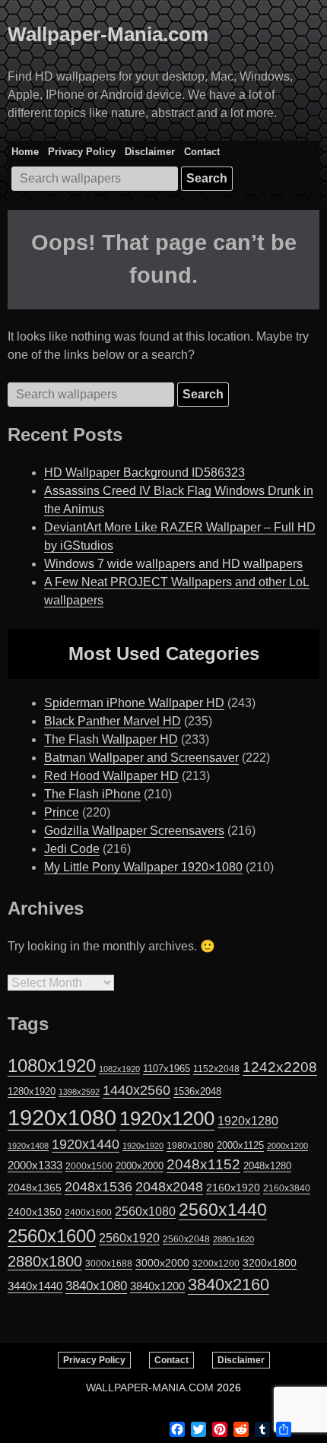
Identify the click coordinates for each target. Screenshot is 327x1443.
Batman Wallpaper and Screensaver (141, 757)
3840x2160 (228, 1284)
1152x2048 (216, 1069)
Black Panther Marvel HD (112, 721)
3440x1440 (35, 1286)
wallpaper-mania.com (150, 1387)
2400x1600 (88, 1212)
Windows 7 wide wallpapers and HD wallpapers (173, 563)
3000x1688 (108, 1263)
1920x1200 (166, 1118)
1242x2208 (280, 1067)
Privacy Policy (82, 151)
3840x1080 (96, 1285)
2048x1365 (35, 1187)
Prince (61, 812)
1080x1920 (52, 1066)
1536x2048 (197, 1091)
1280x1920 (32, 1091)
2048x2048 (169, 1186)
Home (25, 151)
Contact (202, 151)
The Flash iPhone (92, 794)
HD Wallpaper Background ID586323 (144, 472)
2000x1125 (240, 1145)
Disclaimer (150, 151)
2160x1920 (233, 1187)
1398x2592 (79, 1091)
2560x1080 (145, 1211)
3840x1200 (157, 1286)
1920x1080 (62, 1117)
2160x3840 (286, 1188)
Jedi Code (72, 848)
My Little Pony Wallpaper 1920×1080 (143, 867)
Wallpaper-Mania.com (108, 34)
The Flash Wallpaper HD (111, 739)
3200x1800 (270, 1263)
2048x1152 (203, 1164)
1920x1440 (85, 1144)
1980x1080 (190, 1145)
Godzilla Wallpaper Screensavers (134, 830)
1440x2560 (136, 1090)
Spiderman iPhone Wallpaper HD (134, 702)
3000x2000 (162, 1263)
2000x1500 (89, 1166)
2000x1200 (287, 1145)
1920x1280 (247, 1120)
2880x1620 (233, 1239)
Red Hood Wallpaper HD (111, 775)
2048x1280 (267, 1166)
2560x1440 (223, 1209)
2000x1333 (35, 1165)
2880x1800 (45, 1261)
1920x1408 (28, 1145)
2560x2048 (186, 1239)
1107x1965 (166, 1068)
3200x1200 (216, 1263)
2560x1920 (129, 1238)
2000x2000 (140, 1166)
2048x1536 (98, 1186)
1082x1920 (119, 1069)
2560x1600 (52, 1236)
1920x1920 (143, 1145)
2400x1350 (35, 1212)
